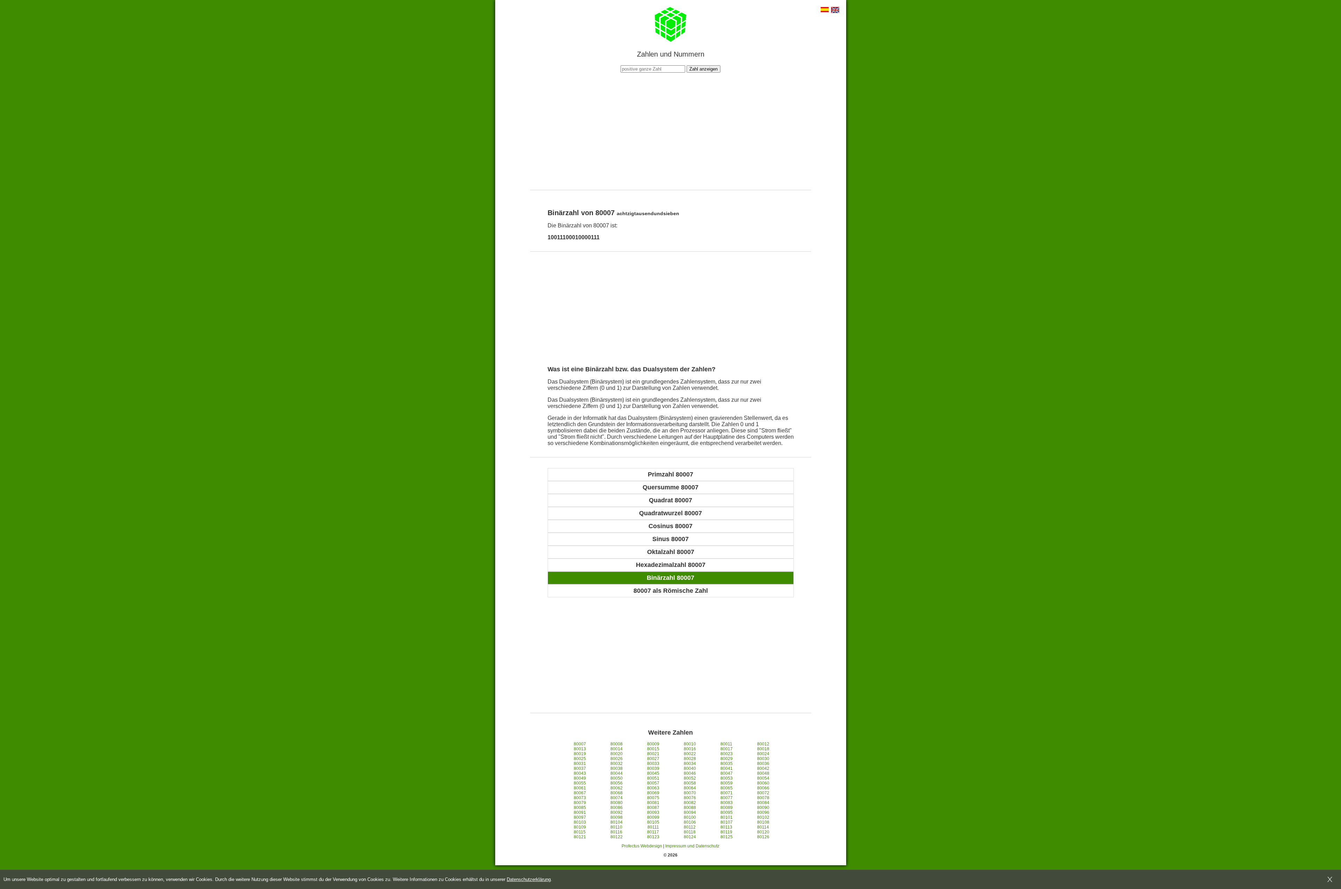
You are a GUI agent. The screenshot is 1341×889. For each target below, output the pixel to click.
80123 (653, 837)
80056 (616, 783)
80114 (763, 827)
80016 (690, 748)
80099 (653, 817)
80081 (653, 802)
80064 (690, 788)
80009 (653, 744)
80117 (653, 832)
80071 (726, 792)
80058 (690, 783)
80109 (580, 827)
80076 (690, 797)
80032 (616, 763)
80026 (616, 758)
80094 (690, 812)
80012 (763, 744)
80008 (616, 744)
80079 (580, 802)
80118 (690, 832)
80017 (726, 748)
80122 (616, 837)
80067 (580, 792)
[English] (835, 10)
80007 (580, 744)
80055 (580, 783)
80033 (653, 763)
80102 (763, 817)
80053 (726, 778)
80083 (726, 802)
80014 (616, 748)
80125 (726, 837)
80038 (616, 768)
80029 (726, 758)
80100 (690, 817)
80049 (580, 778)
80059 (726, 783)
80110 (616, 827)
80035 (726, 763)
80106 (690, 822)
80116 (616, 832)
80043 (580, 773)
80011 (726, 744)
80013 (580, 748)
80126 (763, 837)
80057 (653, 783)
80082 (690, 802)
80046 (690, 773)
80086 (616, 807)
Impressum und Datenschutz (692, 846)
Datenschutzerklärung (529, 879)
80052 (690, 778)
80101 (726, 817)
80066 (763, 788)
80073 (580, 797)
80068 (616, 792)
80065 (726, 788)
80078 (763, 797)
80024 (763, 753)
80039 (653, 768)
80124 (690, 837)
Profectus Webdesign (642, 846)
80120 (763, 832)
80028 (690, 758)
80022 (690, 753)
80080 (616, 802)
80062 (616, 788)
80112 (690, 827)
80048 (763, 773)
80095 (726, 812)
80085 (580, 807)
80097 (580, 817)
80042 (763, 768)
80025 (580, 758)
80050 (616, 778)
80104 (616, 822)
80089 (726, 807)
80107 (726, 822)
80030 (763, 758)
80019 (580, 753)
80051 (653, 778)
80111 (653, 827)
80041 (726, 768)
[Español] (825, 10)
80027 (653, 758)
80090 (763, 807)
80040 (690, 768)
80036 (763, 763)
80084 (763, 802)
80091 (580, 812)
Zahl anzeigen (703, 69)
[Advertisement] (670, 130)
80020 (616, 753)
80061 (580, 788)
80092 (616, 812)
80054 (763, 778)
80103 (580, 822)
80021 (653, 753)
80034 (690, 763)
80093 (653, 812)
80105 (653, 822)
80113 (726, 827)
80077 (726, 797)
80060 (763, 783)
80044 (616, 773)
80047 (726, 773)
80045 (653, 773)
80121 (580, 837)
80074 (616, 797)
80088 (690, 807)
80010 (690, 744)
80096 (763, 812)
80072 (763, 792)
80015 (653, 748)
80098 (616, 817)
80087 (653, 807)
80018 (763, 748)
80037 (580, 768)
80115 (580, 832)
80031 (580, 763)
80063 (653, 788)
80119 (726, 832)
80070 (690, 792)
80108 (763, 822)
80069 (653, 792)
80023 (726, 753)
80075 (653, 797)
